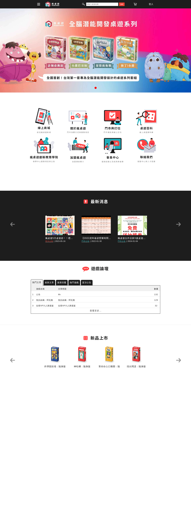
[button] (14, 50)
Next (178, 224)
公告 (38, 294)
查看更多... (95, 310)
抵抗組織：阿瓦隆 (44, 300)
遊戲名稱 (40, 289)
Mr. (59, 294)
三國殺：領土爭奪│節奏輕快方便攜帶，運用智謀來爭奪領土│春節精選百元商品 (89, 317)
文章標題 (62, 289)
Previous (12, 224)
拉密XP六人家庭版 (45, 306)
